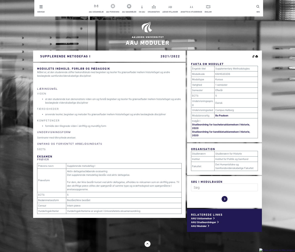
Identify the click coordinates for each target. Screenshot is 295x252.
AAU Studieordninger (205, 222)
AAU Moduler (200, 226)
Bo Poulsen (221, 115)
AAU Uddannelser (203, 218)
